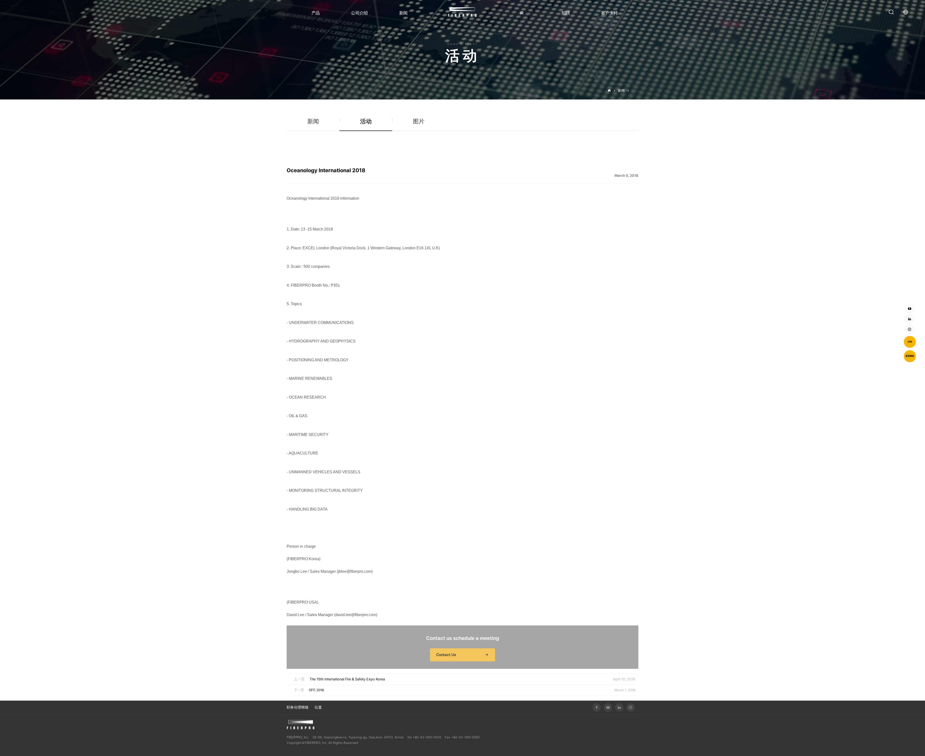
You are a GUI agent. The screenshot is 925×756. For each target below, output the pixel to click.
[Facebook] (596, 707)
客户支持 (609, 12)
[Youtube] (909, 308)
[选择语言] (907, 12)
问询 (910, 342)
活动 (635, 90)
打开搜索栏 (891, 12)
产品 (315, 12)
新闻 (403, 12)
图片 (418, 121)
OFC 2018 (316, 690)
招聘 (566, 12)
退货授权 (909, 356)
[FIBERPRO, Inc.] (300, 724)
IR (521, 12)
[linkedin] (909, 319)
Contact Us (446, 654)
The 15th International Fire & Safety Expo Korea (347, 679)
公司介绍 (359, 12)
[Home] (609, 90)
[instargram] (909, 329)
